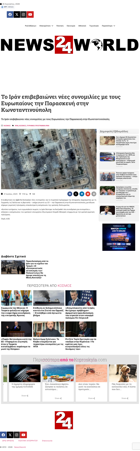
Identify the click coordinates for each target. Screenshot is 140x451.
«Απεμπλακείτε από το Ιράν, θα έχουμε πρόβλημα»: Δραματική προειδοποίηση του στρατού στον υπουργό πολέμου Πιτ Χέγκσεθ (80, 313)
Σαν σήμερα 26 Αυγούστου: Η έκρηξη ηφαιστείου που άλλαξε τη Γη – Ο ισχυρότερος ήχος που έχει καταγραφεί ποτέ (126, 140)
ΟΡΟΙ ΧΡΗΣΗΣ (8, 441)
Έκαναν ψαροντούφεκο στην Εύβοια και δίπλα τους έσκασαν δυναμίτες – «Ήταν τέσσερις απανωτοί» (126, 175)
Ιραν (16, 126)
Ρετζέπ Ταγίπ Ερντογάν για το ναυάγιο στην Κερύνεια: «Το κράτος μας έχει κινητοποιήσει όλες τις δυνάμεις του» (80, 344)
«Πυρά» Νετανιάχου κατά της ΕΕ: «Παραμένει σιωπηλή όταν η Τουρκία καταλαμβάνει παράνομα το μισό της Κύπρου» (16, 344)
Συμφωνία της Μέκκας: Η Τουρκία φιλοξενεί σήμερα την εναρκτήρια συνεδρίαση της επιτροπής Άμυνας (15, 312)
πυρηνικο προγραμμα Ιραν (38, 126)
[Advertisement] (70, 75)
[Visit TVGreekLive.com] (118, 237)
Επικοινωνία (47, 441)
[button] (69, 193)
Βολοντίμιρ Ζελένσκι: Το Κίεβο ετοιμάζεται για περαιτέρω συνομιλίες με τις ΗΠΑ (48, 343)
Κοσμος (7, 126)
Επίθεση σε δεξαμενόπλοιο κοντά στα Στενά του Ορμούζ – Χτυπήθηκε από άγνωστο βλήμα (48, 312)
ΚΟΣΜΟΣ (22, 126)
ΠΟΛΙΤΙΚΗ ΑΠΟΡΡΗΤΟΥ (28, 441)
